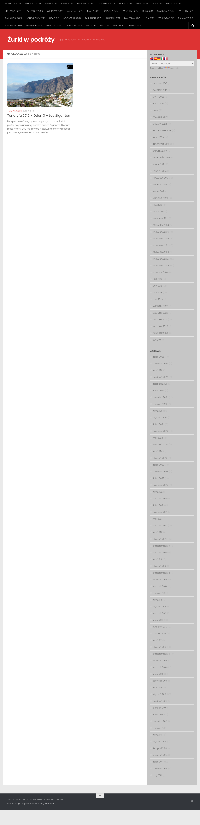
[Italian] (162, 58)
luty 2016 (157, 687)
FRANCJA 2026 (13, 3)
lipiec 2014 (158, 761)
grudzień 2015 (160, 700)
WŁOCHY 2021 (185, 11)
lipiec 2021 (158, 505)
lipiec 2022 (158, 478)
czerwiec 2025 (160, 397)
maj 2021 (157, 518)
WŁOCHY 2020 (130, 11)
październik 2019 (161, 545)
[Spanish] (155, 58)
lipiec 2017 (158, 620)
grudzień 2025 (160, 377)
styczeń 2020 (160, 539)
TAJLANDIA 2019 (13, 18)
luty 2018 (157, 599)
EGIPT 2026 (51, 3)
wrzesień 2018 (160, 579)
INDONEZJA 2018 (72, 18)
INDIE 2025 (142, 3)
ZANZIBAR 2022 (75, 11)
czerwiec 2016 (160, 680)
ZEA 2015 (104, 25)
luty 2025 (158, 410)
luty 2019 (157, 559)
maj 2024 (158, 437)
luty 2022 (158, 491)
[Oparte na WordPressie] (19, 804)
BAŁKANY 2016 (185, 18)
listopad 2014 (160, 748)
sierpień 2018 (160, 586)
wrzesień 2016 (160, 660)
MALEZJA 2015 (53, 25)
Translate (174, 68)
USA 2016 (149, 18)
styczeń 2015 (159, 741)
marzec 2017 (159, 633)
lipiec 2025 (158, 390)
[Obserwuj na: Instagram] (191, 801)
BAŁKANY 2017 (113, 18)
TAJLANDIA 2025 (106, 3)
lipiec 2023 (158, 464)
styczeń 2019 (159, 566)
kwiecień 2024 (160, 444)
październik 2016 (161, 653)
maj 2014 (157, 775)
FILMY (155, 110)
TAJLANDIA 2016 (13, 25)
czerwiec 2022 (160, 485)
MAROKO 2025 (85, 3)
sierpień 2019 (160, 552)
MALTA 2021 (93, 11)
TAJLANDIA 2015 (73, 25)
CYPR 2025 (67, 3)
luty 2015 (157, 734)
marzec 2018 (159, 593)
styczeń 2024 (160, 458)
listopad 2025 (160, 383)
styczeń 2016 (159, 694)
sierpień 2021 (160, 498)
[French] (165, 58)
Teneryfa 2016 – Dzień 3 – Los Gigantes (38, 115)
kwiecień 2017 (160, 626)
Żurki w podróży (31, 39)
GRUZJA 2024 (173, 3)
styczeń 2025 (160, 417)
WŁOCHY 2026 (33, 3)
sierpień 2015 (160, 707)
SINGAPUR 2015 (34, 25)
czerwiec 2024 (160, 431)
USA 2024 (157, 3)
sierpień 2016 (160, 667)
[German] (158, 58)
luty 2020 (158, 532)
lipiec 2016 (158, 673)
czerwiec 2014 (160, 768)
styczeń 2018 (160, 606)
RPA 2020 (147, 11)
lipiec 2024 (158, 424)
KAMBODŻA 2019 (165, 11)
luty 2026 (158, 370)
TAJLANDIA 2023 (34, 11)
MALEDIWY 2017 (132, 18)
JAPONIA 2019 (111, 11)
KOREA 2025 (125, 3)
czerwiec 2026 (160, 363)
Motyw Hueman (47, 803)
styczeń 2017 (159, 646)
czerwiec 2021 (160, 512)
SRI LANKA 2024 (13, 11)
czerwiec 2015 (160, 721)
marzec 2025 (160, 404)
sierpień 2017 (159, 613)
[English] (151, 58)
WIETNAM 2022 (55, 11)
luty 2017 (157, 640)
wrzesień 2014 (160, 754)
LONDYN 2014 (134, 25)
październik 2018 (161, 572)
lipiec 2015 (158, 714)
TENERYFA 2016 (166, 18)
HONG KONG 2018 (35, 18)
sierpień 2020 (160, 525)
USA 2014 (118, 25)
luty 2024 (158, 451)
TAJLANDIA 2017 (93, 18)
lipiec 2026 (158, 356)
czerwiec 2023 (160, 471)
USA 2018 (54, 18)
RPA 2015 (91, 25)
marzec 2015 (159, 727)
